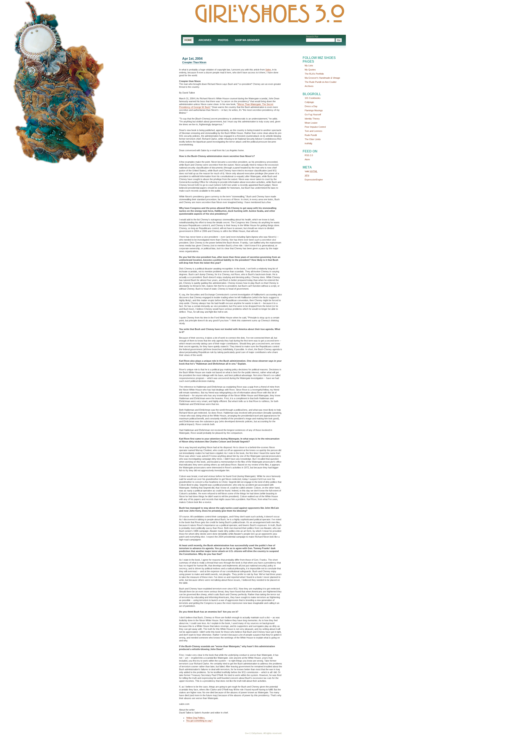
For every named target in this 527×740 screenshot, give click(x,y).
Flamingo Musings (314, 110)
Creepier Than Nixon (194, 62)
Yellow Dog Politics (195, 718)
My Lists (309, 65)
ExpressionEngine (314, 179)
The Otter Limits (313, 139)
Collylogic (309, 102)
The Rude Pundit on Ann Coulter (321, 82)
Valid (311, 171)
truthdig (308, 143)
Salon (268, 69)
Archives (204, 40)
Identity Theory (312, 118)
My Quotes (310, 69)
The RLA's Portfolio (314, 73)
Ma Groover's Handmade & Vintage (322, 78)
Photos (223, 40)
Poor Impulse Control (315, 127)
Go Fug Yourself (313, 114)
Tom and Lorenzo (313, 131)
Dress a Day (311, 106)
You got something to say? (199, 720)
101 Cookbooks (313, 98)
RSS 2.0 (309, 155)
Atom (307, 159)
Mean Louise (311, 123)
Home (188, 40)
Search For (312, 36)
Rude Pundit (311, 135)
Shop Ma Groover (247, 40)
